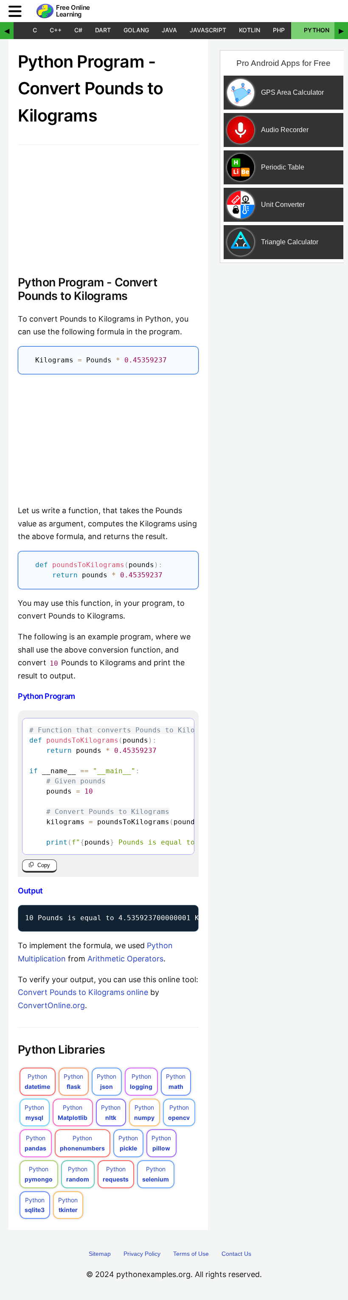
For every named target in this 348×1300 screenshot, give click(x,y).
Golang (136, 30)
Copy (43, 865)
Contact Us (236, 1253)
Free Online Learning (73, 11)
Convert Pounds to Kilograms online (83, 992)
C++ (56, 30)
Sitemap (100, 1253)
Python (316, 30)
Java (169, 30)
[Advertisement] (108, 437)
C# (78, 30)
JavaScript (208, 30)
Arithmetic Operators (125, 958)
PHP (279, 30)
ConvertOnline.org (51, 1005)
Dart (103, 30)
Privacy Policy (141, 1253)
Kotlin (249, 30)
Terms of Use (191, 1253)
